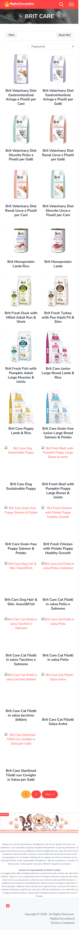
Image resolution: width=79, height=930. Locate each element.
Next (48, 794)
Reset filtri (64, 35)
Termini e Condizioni (62, 923)
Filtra (11, 35)
